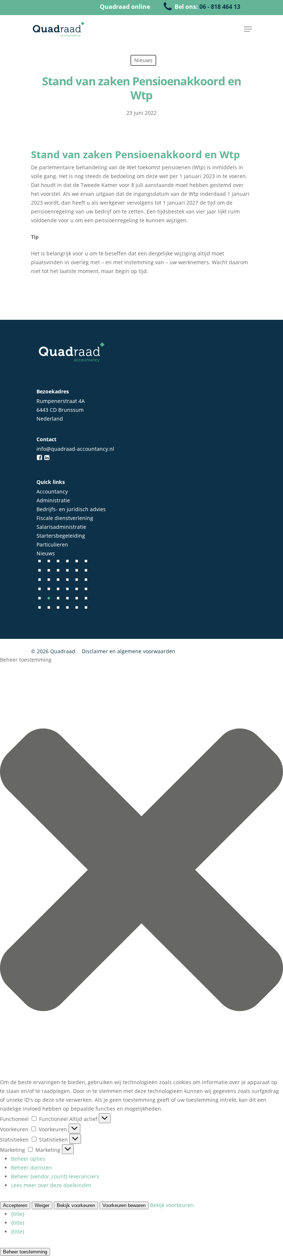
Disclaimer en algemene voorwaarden (128, 651)
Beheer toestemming (25, 1252)
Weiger (42, 1205)
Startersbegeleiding (60, 535)
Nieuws (45, 553)
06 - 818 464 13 (219, 7)
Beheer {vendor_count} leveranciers (55, 1176)
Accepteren (15, 1205)
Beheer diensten (31, 1167)
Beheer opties (28, 1158)
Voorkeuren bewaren (124, 1205)
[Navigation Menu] (248, 29)
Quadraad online (125, 7)
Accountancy (52, 491)
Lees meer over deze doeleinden (51, 1185)
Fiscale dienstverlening (64, 517)
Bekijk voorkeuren (76, 1205)
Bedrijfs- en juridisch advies (71, 509)
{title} (17, 1213)
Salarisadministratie (61, 526)
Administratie (53, 500)
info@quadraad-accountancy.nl (75, 448)
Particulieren (52, 544)
